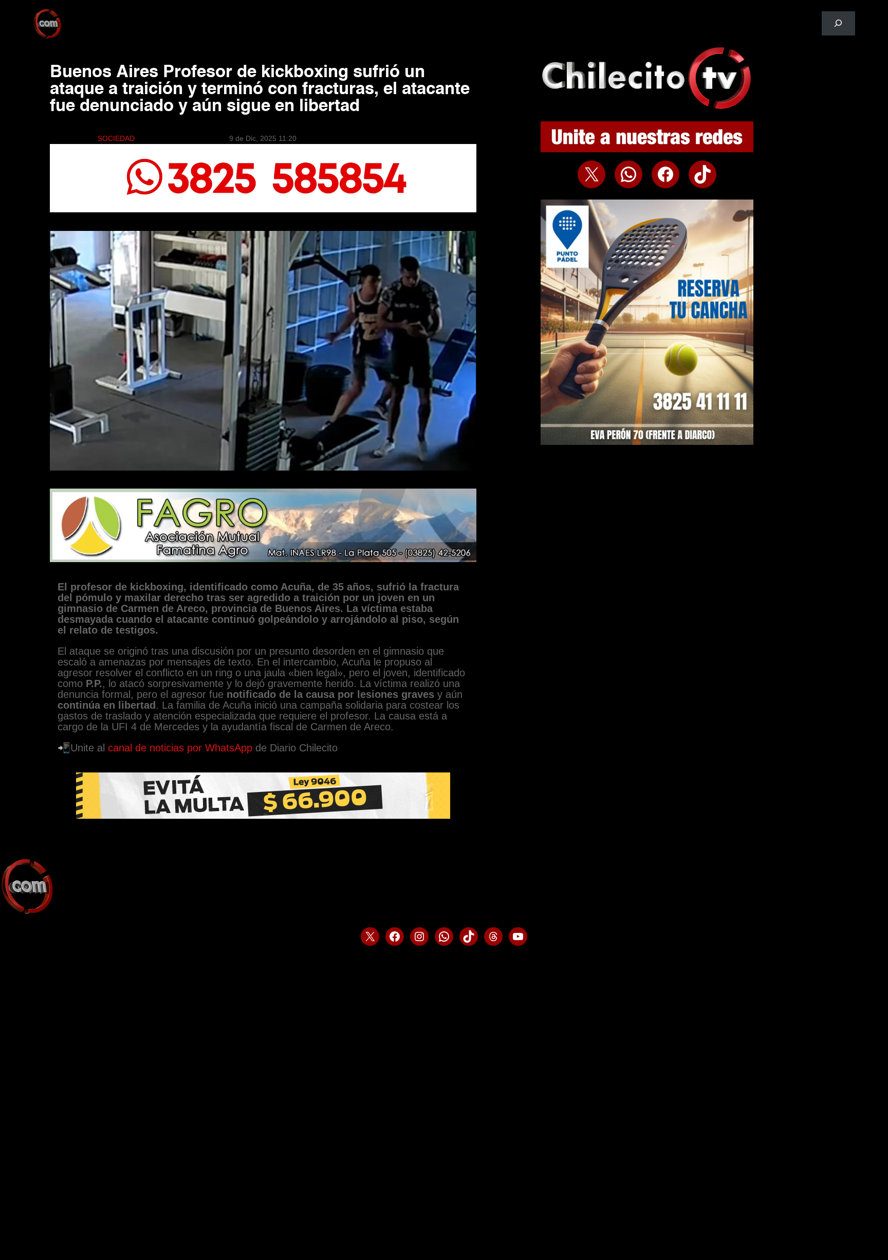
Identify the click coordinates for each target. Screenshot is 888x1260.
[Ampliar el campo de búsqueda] (838, 23)
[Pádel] (647, 442)
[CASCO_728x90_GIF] (263, 816)
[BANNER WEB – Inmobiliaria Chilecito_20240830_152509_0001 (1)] (263, 210)
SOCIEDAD (116, 138)
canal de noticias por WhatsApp (180, 747)
